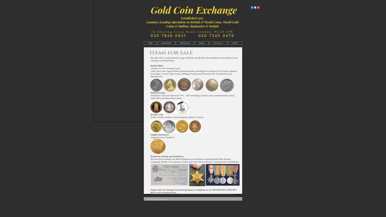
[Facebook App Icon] (252, 7)
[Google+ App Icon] (258, 7)
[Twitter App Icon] (255, 7)
